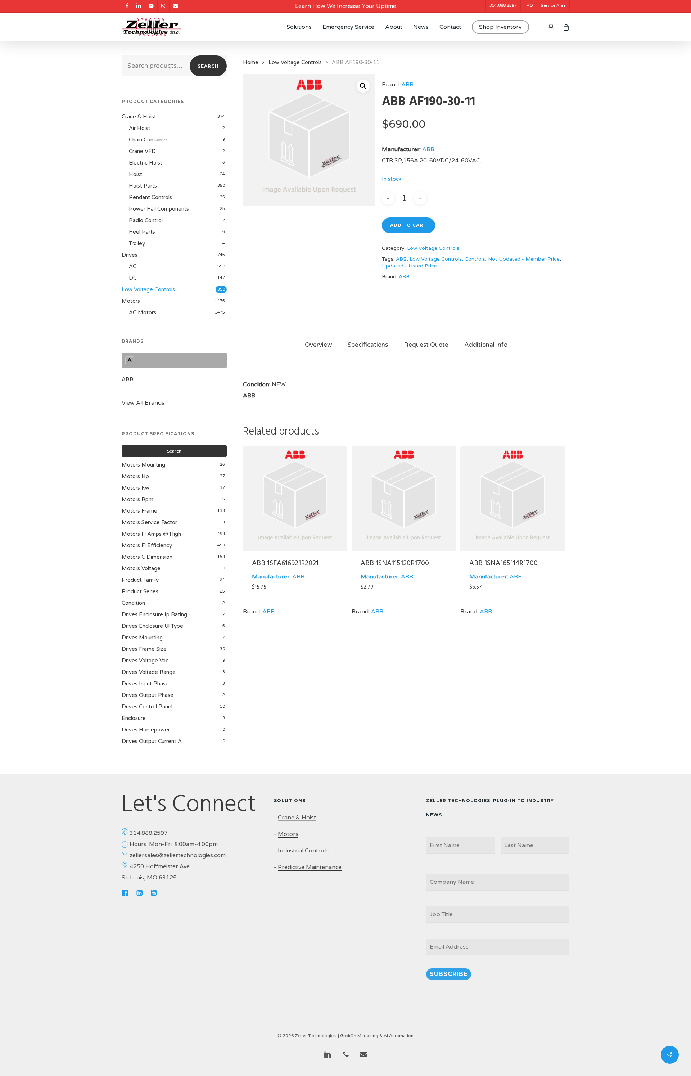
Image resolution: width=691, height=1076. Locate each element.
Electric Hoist (145, 162)
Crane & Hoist (139, 116)
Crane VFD (142, 151)
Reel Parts (142, 232)
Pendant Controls (150, 197)
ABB (128, 379)
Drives (129, 255)
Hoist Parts (143, 186)
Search (208, 66)
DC (133, 278)
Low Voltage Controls (148, 289)
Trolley (137, 243)
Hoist (135, 174)
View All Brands (143, 402)
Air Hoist (139, 128)
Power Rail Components (159, 209)
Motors (131, 301)
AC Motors (142, 312)
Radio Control (146, 220)
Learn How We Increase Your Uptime (345, 6)
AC (132, 266)
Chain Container (148, 139)
